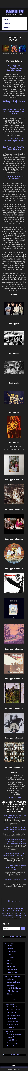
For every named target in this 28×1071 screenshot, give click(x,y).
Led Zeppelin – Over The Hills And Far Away (14, 148)
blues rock (6, 911)
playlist (10, 915)
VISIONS (6, 23)
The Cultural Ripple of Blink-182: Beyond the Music (15, 816)
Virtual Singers (12, 972)
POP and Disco (12, 1024)
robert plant (18, 915)
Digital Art (10, 979)
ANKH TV (14, 11)
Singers (9, 963)
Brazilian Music (12, 1006)
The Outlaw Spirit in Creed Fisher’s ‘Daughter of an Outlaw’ (14, 854)
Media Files (11, 960)
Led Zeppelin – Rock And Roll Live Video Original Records (14, 111)
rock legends (16, 918)
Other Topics (9, 1031)
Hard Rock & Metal (13, 1009)
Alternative (10, 949)
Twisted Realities (13, 1046)
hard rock (10, 913)
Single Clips (11, 966)
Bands (9, 954)
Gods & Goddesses (14, 982)
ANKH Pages (9, 943)
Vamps (9, 997)
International (9, 1004)
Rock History (14, 901)
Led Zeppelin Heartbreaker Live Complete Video (14, 67)
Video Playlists (12, 969)
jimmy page (18, 913)
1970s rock (6, 908)
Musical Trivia (11, 1037)
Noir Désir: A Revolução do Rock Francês (15, 880)
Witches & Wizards (13, 1000)
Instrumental (11, 1012)
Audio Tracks (11, 952)
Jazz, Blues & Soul (13, 1015)
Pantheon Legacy (13, 1043)
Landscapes (11, 985)
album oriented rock (17, 908)
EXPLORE (6, 27)
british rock (15, 911)
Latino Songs (11, 1018)
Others (9, 994)
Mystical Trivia (12, 1040)
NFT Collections (12, 991)
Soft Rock (10, 1027)
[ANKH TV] (14, 936)
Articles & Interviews (14, 1034)
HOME (5, 20)
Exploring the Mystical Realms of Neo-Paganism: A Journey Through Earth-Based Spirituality (14, 841)
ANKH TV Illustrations (12, 977)
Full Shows (10, 957)
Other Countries (12, 1021)
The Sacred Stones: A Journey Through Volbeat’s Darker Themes (15, 867)
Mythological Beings (14, 988)
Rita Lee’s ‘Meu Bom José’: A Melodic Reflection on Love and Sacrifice (15, 829)
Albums (9, 946)
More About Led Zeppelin (14, 797)
